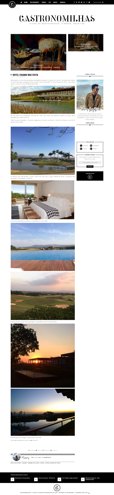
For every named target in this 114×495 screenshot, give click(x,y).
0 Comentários (20, 76)
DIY (50, 2)
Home (26, 2)
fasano (24, 463)
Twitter (85, 148)
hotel (42, 463)
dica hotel (17, 463)
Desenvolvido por (82, 492)
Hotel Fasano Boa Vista (25, 74)
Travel (44, 2)
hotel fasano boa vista (53, 463)
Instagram (96, 145)
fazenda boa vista (33, 463)
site (31, 440)
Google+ (95, 148)
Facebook (85, 145)
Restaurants (34, 2)
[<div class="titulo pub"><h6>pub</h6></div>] (90, 176)
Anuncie (62, 2)
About (55, 2)
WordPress (70, 492)
